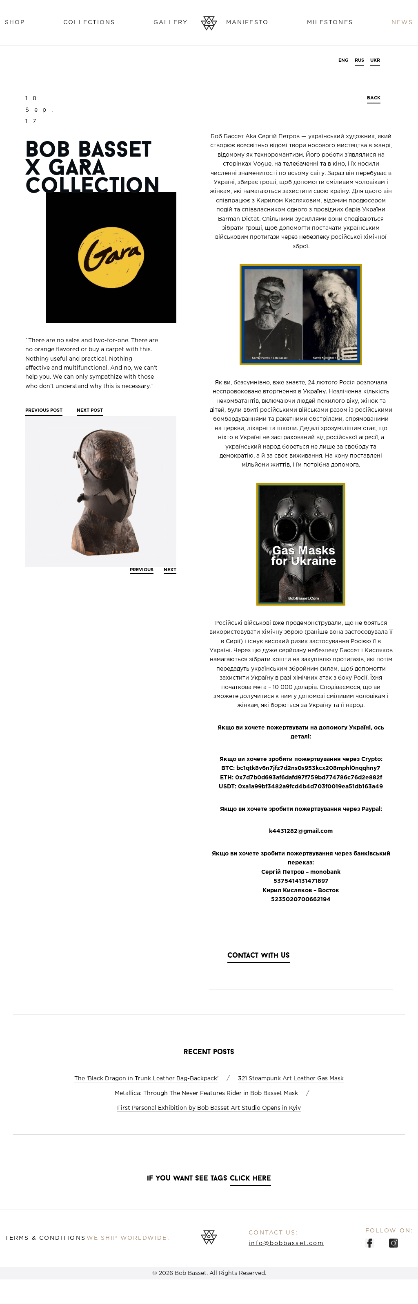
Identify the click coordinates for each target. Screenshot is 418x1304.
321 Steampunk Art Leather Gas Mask (291, 1078)
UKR (375, 60)
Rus (359, 60)
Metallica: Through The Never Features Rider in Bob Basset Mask (206, 1093)
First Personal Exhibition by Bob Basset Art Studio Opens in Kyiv (209, 1108)
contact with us (258, 956)
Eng (343, 60)
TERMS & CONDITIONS (45, 1238)
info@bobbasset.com (286, 1243)
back (373, 98)
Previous (43, 410)
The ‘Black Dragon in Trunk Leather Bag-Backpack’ (146, 1078)
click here (250, 1179)
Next (90, 410)
